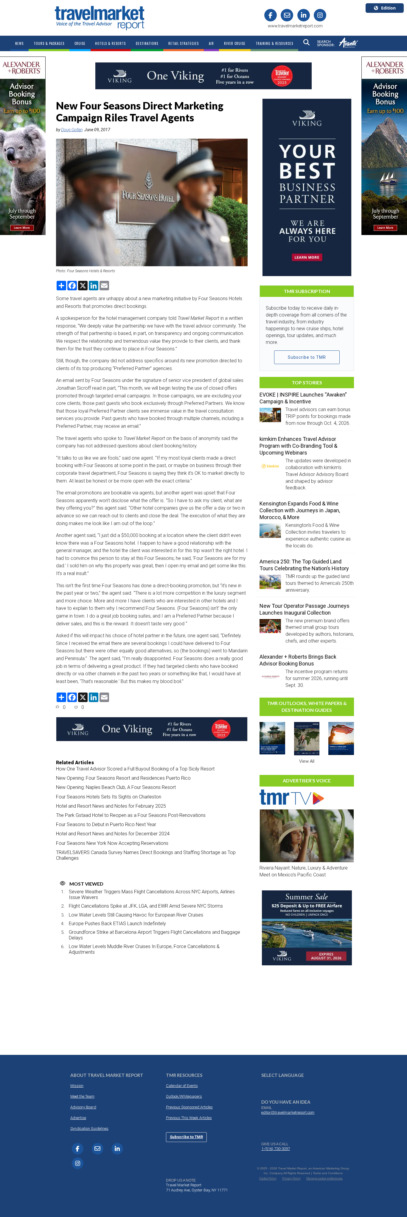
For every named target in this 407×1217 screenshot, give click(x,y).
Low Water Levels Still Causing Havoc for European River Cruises (136, 915)
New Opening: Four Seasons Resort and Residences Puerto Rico (123, 778)
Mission (76, 1085)
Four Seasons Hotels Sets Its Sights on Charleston (108, 797)
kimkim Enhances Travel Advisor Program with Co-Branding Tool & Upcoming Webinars (298, 446)
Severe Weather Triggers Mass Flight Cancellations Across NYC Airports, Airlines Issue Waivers (152, 894)
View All (306, 761)
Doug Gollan (72, 129)
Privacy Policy (291, 1178)
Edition (388, 8)
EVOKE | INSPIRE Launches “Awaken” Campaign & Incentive (303, 398)
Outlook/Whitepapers (184, 1096)
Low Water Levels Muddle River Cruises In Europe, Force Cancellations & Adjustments (144, 949)
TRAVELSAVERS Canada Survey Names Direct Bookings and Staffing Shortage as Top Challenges (146, 855)
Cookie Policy (267, 1178)
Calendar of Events (182, 1085)
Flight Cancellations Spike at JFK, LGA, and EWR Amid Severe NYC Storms (146, 906)
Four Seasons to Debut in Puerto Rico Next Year (106, 824)
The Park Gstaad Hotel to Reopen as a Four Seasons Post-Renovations (131, 815)
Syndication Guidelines (89, 1128)
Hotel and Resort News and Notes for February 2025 (111, 806)
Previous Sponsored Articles (189, 1107)
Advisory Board (83, 1107)
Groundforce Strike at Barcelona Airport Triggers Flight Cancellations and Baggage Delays (154, 935)
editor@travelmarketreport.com (287, 1112)
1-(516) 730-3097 (275, 1148)
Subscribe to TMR (307, 357)
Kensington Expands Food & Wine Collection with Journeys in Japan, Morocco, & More (300, 510)
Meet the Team (82, 1096)
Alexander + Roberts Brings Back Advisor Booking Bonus (298, 660)
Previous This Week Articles (189, 1118)
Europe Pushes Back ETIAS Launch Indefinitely (117, 923)
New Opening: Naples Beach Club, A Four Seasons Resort (116, 787)
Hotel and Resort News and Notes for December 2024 (113, 834)
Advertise (78, 1118)
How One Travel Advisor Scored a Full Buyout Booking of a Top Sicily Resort (135, 769)
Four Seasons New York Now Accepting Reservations (112, 843)
